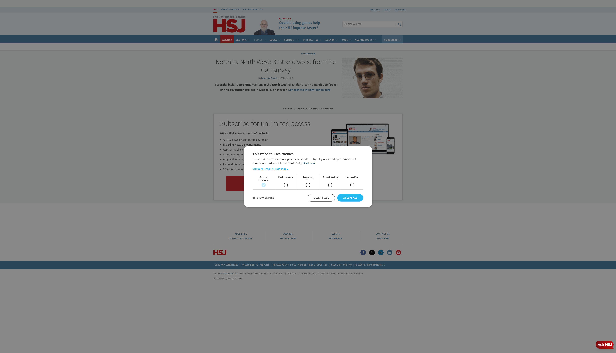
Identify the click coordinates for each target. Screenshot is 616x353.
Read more (310, 163)
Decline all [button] (321, 197)
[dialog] (308, 176)
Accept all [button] (350, 197)
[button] (308, 169)
